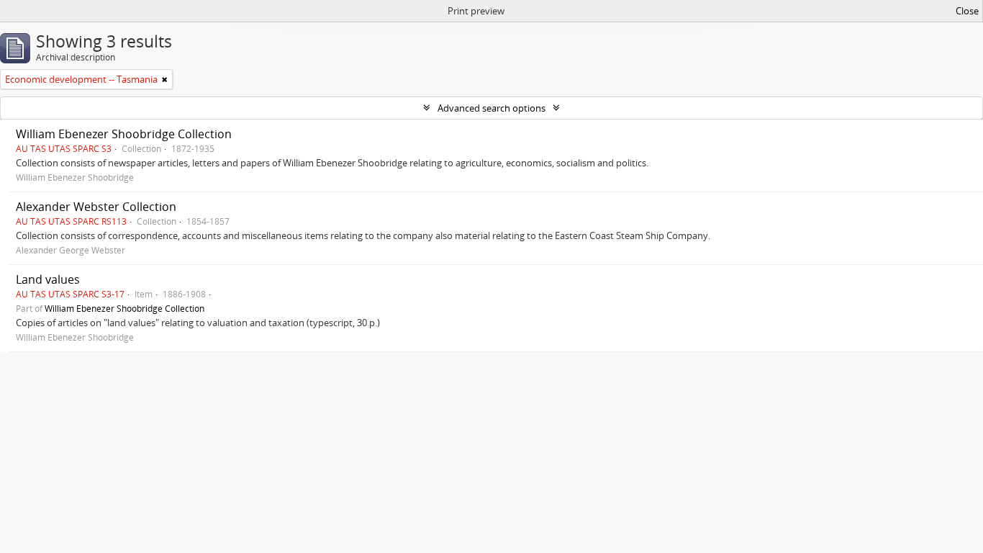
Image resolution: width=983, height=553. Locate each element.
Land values (48, 279)
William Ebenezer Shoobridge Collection (124, 134)
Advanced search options (491, 108)
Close (967, 10)
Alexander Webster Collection (96, 207)
